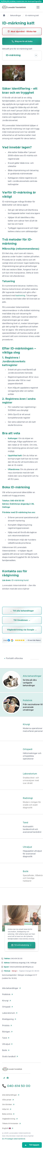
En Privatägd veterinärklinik (13, 1139)
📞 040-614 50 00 (16, 1086)
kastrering (20, 296)
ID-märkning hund (19, 580)
